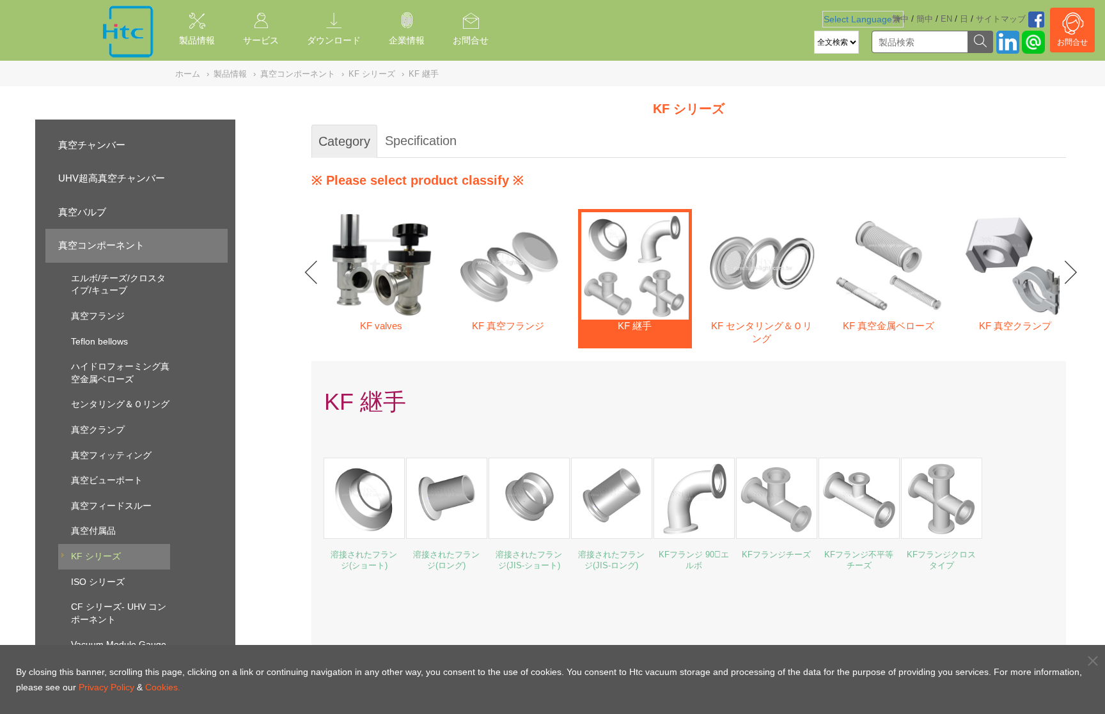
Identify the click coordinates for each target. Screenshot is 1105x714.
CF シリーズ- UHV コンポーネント (118, 613)
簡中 (924, 19)
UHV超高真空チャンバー (111, 178)
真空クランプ (98, 429)
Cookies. (162, 687)
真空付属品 (93, 530)
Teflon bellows (99, 341)
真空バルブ (82, 211)
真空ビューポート (107, 480)
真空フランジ (98, 316)
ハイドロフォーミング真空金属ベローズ (120, 372)
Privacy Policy (106, 687)
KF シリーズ (96, 556)
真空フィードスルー (111, 506)
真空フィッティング (111, 455)
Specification (421, 141)
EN (946, 19)
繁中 (900, 19)
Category (344, 141)
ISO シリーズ (98, 582)
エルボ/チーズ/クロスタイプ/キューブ (118, 284)
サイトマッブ (1001, 19)
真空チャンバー (91, 144)
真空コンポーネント (101, 245)
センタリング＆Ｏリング (120, 404)
